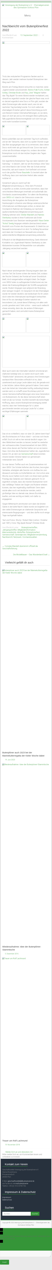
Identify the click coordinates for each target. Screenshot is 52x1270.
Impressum (6, 1197)
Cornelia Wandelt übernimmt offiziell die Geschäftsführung (20, 547)
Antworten (5, 1249)
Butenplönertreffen (29, 527)
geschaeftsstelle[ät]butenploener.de (21, 1181)
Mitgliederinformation (26, 530)
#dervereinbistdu (9, 532)
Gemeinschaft (27, 454)
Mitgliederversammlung (37, 535)
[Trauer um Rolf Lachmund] (26, 958)
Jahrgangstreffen (9, 530)
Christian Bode (15, 93)
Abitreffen (21, 532)
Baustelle (26, 172)
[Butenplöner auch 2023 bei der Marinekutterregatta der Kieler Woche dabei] (26, 570)
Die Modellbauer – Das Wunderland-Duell (31, 554)
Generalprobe (20, 535)
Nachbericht (7, 537)
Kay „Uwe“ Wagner (33, 93)
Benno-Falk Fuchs (35, 90)
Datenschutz (7, 1200)
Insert (4, 1262)
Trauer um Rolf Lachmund (14, 1141)
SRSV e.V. (10, 197)
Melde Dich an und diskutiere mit (19, 1152)
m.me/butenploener (20, 1183)
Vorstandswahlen (29, 537)
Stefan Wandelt (27, 215)
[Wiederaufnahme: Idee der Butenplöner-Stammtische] (26, 764)
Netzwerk (17, 537)
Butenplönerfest (33, 532)
